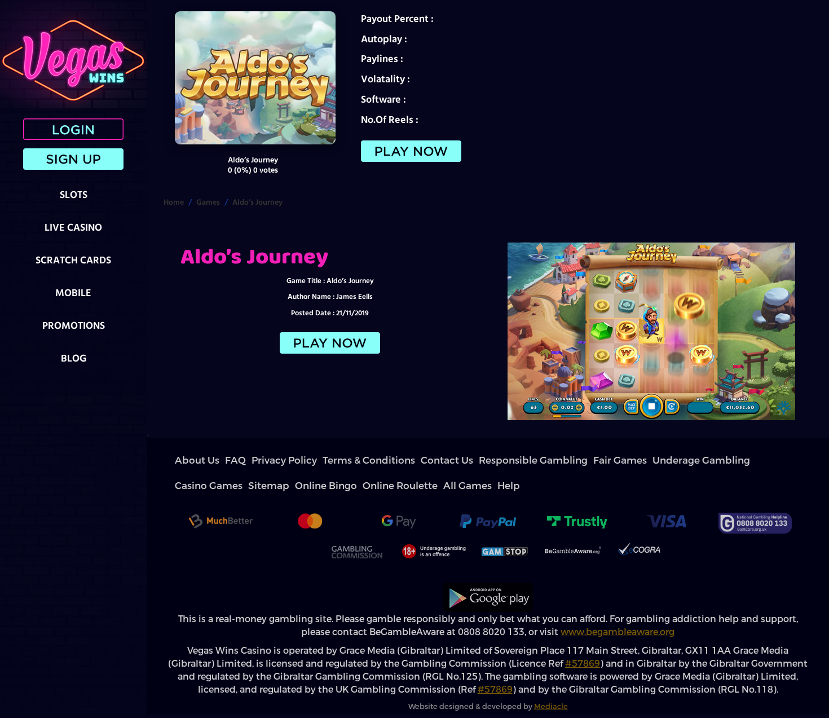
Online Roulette (677, 460)
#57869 (582, 638)
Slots (73, 194)
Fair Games (453, 460)
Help (746, 460)
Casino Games (557, 460)
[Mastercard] (309, 497)
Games (208, 202)
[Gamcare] (755, 497)
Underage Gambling (503, 460)
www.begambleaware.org (617, 607)
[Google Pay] (398, 497)
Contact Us (345, 460)
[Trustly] (577, 497)
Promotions (73, 325)
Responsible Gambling (399, 460)
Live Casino (73, 227)
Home (174, 202)
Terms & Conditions (296, 460)
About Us (188, 460)
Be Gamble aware (573, 526)
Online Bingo (631, 460)
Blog (73, 358)
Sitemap (595, 460)
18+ (432, 526)
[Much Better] (220, 497)
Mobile (73, 292)
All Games (720, 460)
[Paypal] (487, 497)
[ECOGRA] (639, 526)
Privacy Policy (243, 460)
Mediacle (551, 681)
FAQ (213, 460)
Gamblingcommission (356, 526)
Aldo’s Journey (257, 202)
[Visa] (666, 497)
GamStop (505, 526)
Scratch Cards (73, 260)
